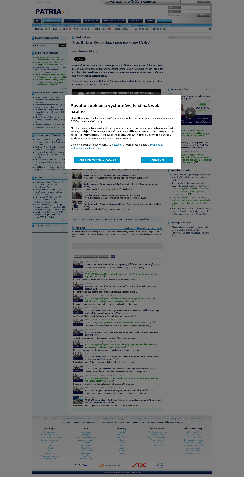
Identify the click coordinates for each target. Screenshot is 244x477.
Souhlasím (157, 160)
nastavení (117, 144)
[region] (123, 132)
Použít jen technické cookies (97, 160)
